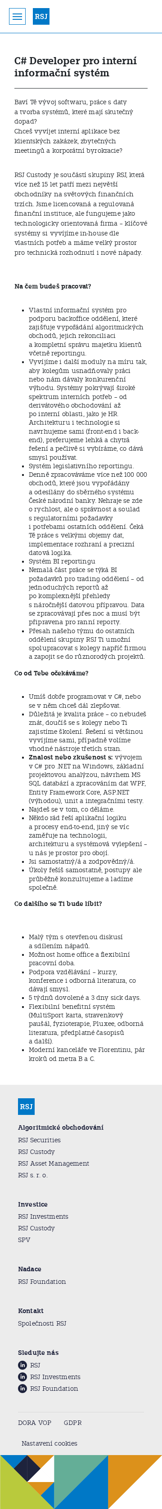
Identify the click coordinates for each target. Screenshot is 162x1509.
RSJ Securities (39, 1140)
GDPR (72, 1423)
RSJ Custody (36, 1152)
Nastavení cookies (49, 1443)
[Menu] (17, 16)
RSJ (35, 1365)
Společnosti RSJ (42, 1323)
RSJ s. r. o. (33, 1175)
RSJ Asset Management (53, 1163)
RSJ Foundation (42, 1282)
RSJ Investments (43, 1217)
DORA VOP (34, 1423)
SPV (24, 1240)
